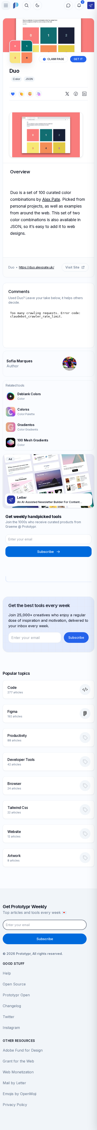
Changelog (12, 1006)
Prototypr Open (16, 995)
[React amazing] (38, 93)
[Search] (26, 5)
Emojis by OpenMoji (19, 1093)
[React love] (12, 93)
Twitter (8, 1016)
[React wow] (30, 93)
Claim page (55, 59)
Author (13, 366)
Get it (78, 59)
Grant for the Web (18, 1061)
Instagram (11, 1027)
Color (16, 79)
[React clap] (21, 93)
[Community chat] (68, 5)
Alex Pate (51, 199)
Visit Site (72, 267)
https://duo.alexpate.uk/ (36, 267)
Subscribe (45, 551)
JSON (29, 79)
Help (7, 973)
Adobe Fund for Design (23, 1050)
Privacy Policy (15, 1104)
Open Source (14, 984)
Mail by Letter (14, 1083)
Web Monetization (18, 1072)
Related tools (15, 385)
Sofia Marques (19, 361)
